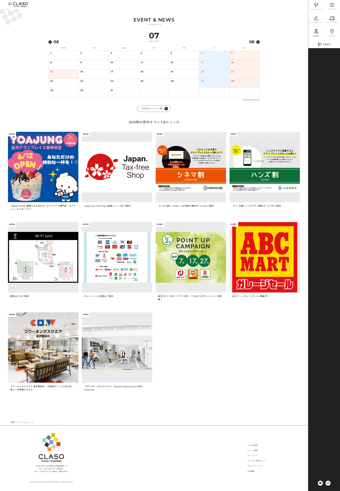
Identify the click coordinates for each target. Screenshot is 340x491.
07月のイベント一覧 (152, 108)
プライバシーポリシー (255, 466)
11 (142, 62)
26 (172, 81)
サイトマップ (252, 455)
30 (81, 90)
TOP (13, 422)
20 (202, 72)
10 (111, 62)
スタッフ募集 (252, 450)
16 (81, 72)
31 (111, 90)
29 (51, 90)
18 (142, 72)
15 (51, 72)
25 (142, 81)
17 (111, 72)
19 (172, 72)
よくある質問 (252, 445)
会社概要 (250, 471)
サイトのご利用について (256, 461)
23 (81, 81)
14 (232, 62)
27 (202, 81)
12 (172, 62)
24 (112, 81)
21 (232, 72)
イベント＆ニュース (26, 422)
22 (51, 81)
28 (232, 81)
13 (202, 62)
